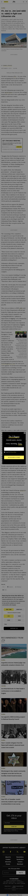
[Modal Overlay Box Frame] (14, 448)
